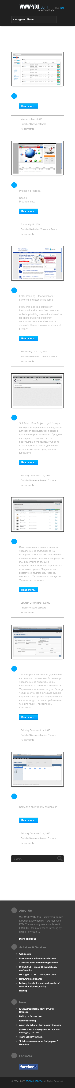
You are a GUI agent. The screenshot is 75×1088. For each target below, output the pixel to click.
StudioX (32, 198)
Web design (25, 953)
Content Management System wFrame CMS (37, 798)
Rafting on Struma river (30, 1016)
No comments (27, 128)
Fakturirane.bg (31, 289)
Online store (29, 668)
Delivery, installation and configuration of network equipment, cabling (39, 985)
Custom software (38, 123)
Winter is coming (27, 1020)
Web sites (34, 229)
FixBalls (26, 184)
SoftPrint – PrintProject (38, 417)
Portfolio (25, 123)
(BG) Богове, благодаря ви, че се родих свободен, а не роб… (39, 1031)
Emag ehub (28, 95)
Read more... (28, 106)
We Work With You (46, 201)
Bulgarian (24, 810)
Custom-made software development (37, 958)
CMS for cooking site (36, 540)
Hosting (23, 990)
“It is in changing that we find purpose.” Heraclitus (38, 1043)
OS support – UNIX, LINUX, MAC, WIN (37, 974)
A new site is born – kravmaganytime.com (40, 1024)
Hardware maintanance (30, 978)
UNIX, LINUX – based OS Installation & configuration (38, 968)
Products (52, 480)
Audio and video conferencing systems (38, 962)
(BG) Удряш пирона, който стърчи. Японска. (36, 1010)
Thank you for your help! (31, 1036)
